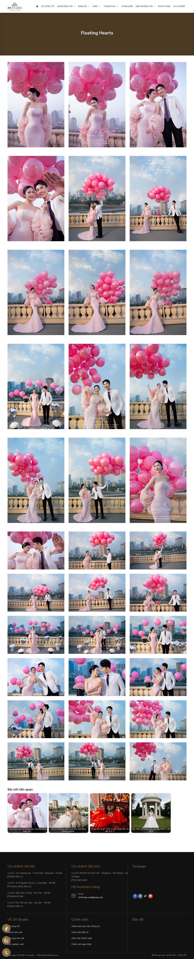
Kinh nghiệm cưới (144, 6)
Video (95, 6)
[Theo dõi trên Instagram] (140, 896)
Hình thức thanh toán (81, 938)
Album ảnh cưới (65, 6)
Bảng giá (82, 6)
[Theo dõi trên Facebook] (135, 896)
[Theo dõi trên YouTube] (150, 896)
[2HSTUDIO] (15, 6)
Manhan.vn (53, 955)
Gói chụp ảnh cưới (16, 938)
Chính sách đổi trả (79, 932)
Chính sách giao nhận (81, 944)
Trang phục (110, 6)
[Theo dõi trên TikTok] (145, 896)
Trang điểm (127, 6)
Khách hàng (164, 6)
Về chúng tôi (47, 6)
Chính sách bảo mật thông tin (85, 926)
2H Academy (179, 6)
